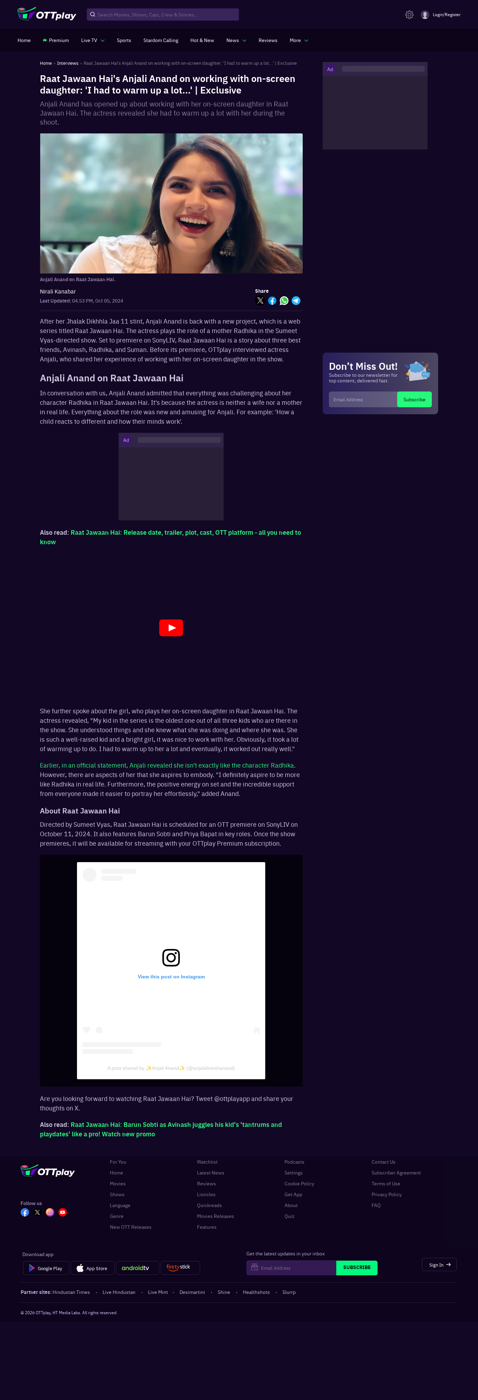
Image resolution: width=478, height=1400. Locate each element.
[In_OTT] (50, 1213)
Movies (118, 1183)
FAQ (376, 1205)
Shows (117, 1194)
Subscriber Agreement (396, 1172)
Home (116, 1172)
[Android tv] (137, 1268)
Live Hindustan (119, 1291)
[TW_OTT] (37, 1213)
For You (118, 1161)
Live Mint (158, 1291)
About (291, 1205)
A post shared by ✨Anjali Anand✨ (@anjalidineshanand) (171, 1068)
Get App (293, 1194)
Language (120, 1205)
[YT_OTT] (62, 1213)
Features (207, 1227)
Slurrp (289, 1291)
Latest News (210, 1172)
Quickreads (209, 1205)
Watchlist (207, 1161)
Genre (117, 1216)
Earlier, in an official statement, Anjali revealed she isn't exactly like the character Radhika (167, 765)
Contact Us (383, 1161)
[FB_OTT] (25, 1213)
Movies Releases (215, 1216)
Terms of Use (386, 1183)
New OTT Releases (131, 1227)
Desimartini (192, 1291)
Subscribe (414, 399)
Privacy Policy (387, 1194)
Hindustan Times (71, 1291)
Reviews (206, 1183)
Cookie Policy (299, 1183)
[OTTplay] (46, 14)
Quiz (289, 1216)
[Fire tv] (180, 1268)
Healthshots (256, 1291)
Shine (224, 1291)
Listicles (206, 1194)
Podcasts (294, 1161)
